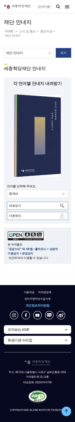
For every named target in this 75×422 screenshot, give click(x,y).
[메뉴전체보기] (67, 6)
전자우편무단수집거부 (37, 298)
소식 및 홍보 (27, 31)
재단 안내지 (13, 35)
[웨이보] (61, 315)
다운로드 (15, 215)
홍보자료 (46, 31)
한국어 (13, 193)
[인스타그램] (14, 315)
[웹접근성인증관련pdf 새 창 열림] (37, 397)
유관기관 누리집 (20, 340)
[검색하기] (58, 7)
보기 (63, 52)
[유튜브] (37, 315)
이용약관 (29, 292)
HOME (9, 31)
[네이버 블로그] (49, 315)
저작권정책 (44, 292)
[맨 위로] (66, 411)
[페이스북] (26, 315)
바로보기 (15, 205)
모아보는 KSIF (18, 330)
